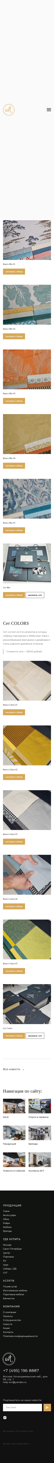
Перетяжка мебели (13, 1294)
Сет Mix (6, 588)
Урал (5, 1265)
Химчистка (8, 1298)
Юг (4, 1260)
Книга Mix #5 (9, 523)
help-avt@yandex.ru (15, 1382)
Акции (6, 1328)
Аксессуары (9, 1215)
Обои (6, 1219)
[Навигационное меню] (49, 109)
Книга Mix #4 (9, 458)
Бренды (7, 1231)
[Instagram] (5, 1417)
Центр (6, 1253)
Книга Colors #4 (10, 899)
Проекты (8, 1316)
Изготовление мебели (15, 1290)
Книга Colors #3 (10, 834)
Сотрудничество (12, 1320)
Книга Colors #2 (10, 770)
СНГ (5, 1272)
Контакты (8, 1332)
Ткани (6, 1211)
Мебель (7, 1227)
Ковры (6, 1223)
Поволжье (8, 1256)
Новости (7, 1324)
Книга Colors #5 (10, 963)
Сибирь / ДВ (9, 1268)
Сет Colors (7, 1028)
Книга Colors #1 (10, 705)
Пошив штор (10, 1286)
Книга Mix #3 (9, 393)
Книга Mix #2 (9, 329)
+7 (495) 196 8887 (21, 1370)
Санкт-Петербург (12, 1249)
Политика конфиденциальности (20, 1336)
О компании (9, 1312)
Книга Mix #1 (9, 264)
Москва (7, 1245)
